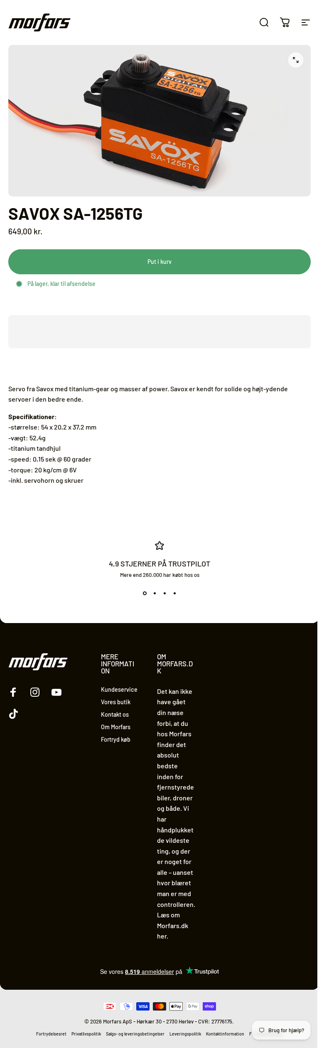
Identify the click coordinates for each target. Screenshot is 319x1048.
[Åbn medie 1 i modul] (295, 60)
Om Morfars (115, 726)
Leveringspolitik (185, 1033)
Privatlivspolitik (86, 1033)
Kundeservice (119, 689)
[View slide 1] (145, 593)
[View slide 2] (155, 593)
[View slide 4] (174, 593)
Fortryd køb (115, 739)
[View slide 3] (164, 593)
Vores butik (115, 701)
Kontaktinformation (225, 1033)
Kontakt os (115, 714)
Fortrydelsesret (51, 1033)
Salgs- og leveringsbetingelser (135, 1033)
